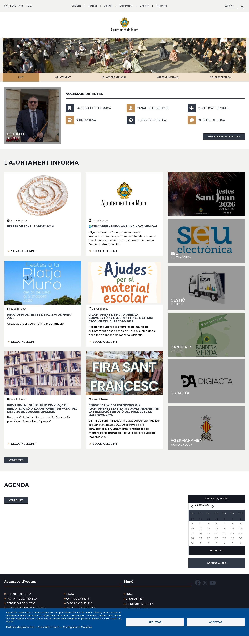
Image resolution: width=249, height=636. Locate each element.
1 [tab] (121, 69)
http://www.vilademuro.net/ (206, 428)
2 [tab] (128, 69)
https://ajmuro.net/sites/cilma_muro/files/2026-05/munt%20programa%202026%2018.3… (206, 194)
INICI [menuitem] (129, 594)
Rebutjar (155, 622)
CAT (6, 6)
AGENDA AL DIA (216, 563)
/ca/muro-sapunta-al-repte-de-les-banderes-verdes (206, 335)
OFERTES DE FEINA (211, 120)
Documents (126, 6)
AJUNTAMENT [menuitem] (134, 599)
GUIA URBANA (86, 120)
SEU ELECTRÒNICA (220, 77)
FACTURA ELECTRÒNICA (93, 108)
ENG (14, 6)
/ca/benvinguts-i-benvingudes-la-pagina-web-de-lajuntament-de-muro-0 (32, 115)
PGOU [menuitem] (70, 594)
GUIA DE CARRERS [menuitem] (78, 599)
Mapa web (162, 6)
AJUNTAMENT (63, 77)
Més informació (48, 627)
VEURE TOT (216, 550)
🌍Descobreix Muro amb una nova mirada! (123, 226)
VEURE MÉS (16, 460)
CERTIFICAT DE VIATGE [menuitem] (21, 603)
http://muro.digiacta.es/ (206, 381)
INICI (21, 77)
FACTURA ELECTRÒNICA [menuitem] (22, 599)
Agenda (108, 6)
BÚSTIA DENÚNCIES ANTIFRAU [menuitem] (26, 608)
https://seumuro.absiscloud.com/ (206, 241)
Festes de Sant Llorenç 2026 (30, 226)
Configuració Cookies (77, 627)
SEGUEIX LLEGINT (23, 251)
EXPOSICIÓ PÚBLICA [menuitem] (79, 603)
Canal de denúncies (153, 108)
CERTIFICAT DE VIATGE (214, 108)
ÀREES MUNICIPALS (167, 77)
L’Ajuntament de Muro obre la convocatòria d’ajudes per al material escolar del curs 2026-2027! (121, 318)
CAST (22, 6)
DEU (30, 6)
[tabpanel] (124, 55)
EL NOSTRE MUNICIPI (114, 77)
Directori (144, 6)
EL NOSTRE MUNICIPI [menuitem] (140, 604)
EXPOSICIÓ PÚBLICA (151, 120)
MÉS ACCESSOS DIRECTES (224, 136)
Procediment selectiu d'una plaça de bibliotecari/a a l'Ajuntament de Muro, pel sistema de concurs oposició (42, 408)
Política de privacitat (20, 627)
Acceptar (215, 622)
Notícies (93, 6)
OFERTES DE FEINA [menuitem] (19, 594)
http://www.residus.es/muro (206, 288)
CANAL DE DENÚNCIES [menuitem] (80, 608)
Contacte (76, 6)
